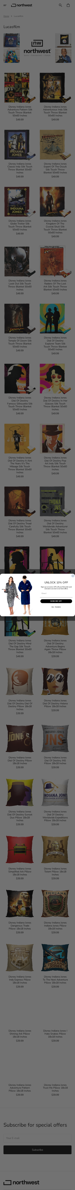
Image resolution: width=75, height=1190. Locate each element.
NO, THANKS (56, 607)
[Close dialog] (73, 576)
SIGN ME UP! (56, 601)
